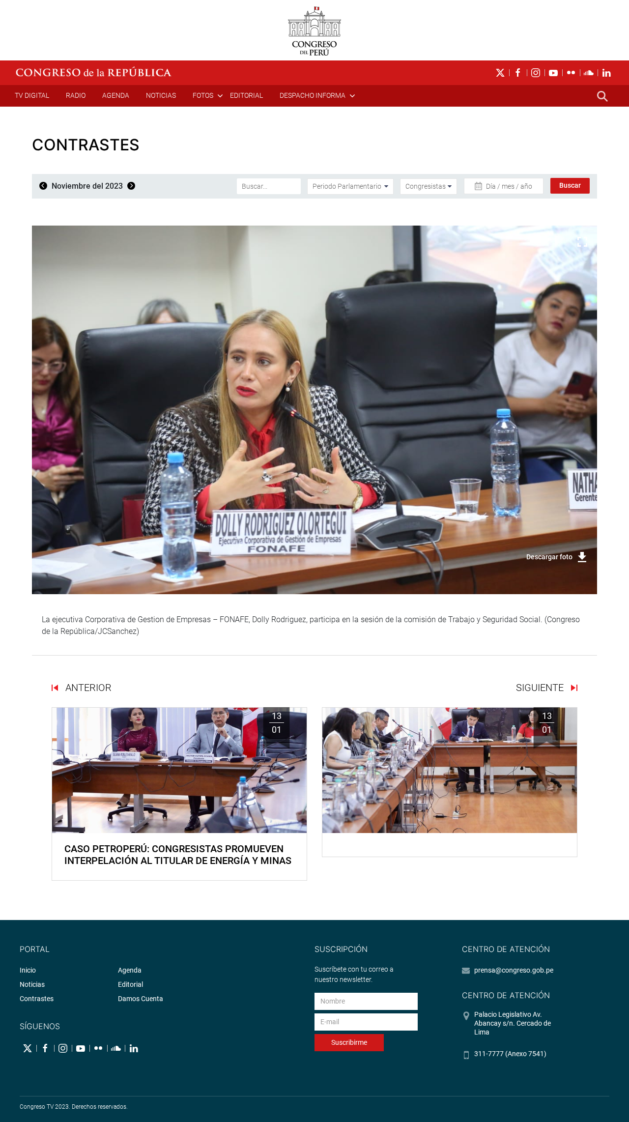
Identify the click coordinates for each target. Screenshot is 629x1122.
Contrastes (37, 999)
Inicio (28, 970)
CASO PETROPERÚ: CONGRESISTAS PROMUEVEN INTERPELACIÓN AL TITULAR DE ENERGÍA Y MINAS (177, 854)
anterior (87, 687)
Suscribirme (349, 1042)
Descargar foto (549, 557)
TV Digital (32, 95)
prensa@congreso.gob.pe (513, 970)
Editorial (246, 95)
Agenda (115, 95)
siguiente (541, 687)
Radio (76, 95)
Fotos (203, 95)
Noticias (161, 95)
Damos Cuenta (140, 999)
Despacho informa (312, 95)
